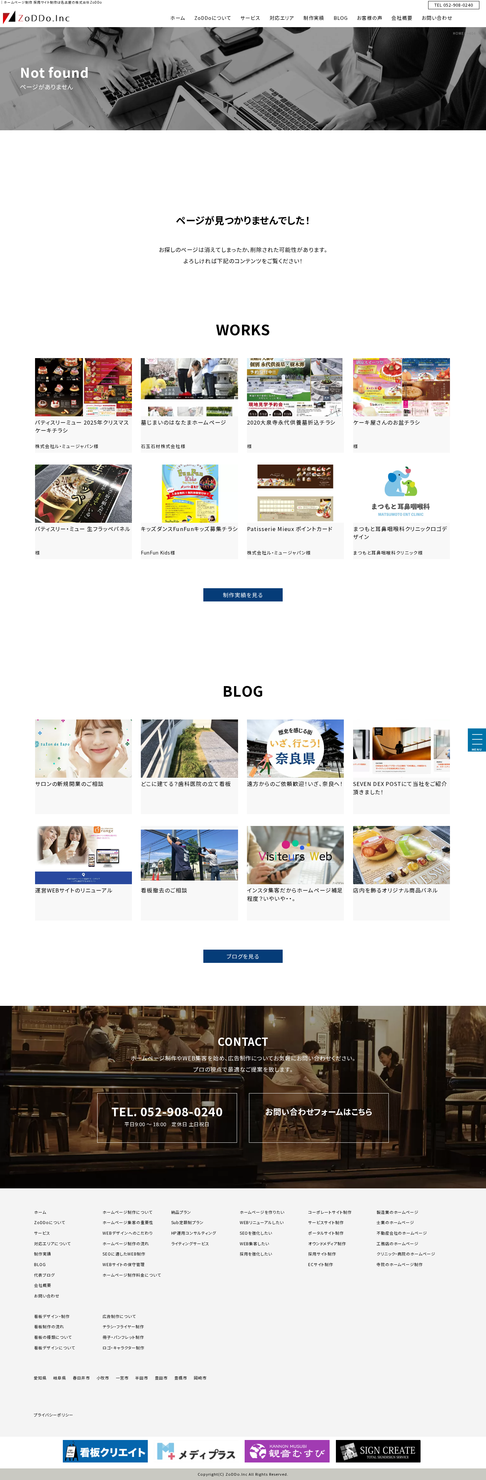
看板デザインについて (54, 1347)
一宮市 (122, 1377)
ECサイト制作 (321, 1264)
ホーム (177, 17)
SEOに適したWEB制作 (123, 1253)
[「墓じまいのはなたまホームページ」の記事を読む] (189, 405)
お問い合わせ (437, 17)
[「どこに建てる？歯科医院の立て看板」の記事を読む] (189, 766)
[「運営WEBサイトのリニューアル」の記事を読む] (83, 873)
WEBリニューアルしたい (262, 1222)
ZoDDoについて (212, 17)
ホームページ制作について (127, 1212)
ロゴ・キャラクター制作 (123, 1347)
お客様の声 (370, 17)
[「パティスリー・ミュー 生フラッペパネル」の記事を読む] (83, 512)
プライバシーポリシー (53, 1415)
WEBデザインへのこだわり (127, 1233)
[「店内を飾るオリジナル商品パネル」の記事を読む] (401, 873)
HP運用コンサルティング (194, 1233)
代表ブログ (44, 1275)
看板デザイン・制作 (52, 1316)
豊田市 (161, 1377)
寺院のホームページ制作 (400, 1264)
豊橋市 (180, 1377)
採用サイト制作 (322, 1253)
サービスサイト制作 (326, 1222)
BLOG (341, 17)
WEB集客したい (254, 1243)
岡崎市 (200, 1377)
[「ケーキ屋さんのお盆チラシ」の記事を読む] (401, 405)
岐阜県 (59, 1377)
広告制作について (119, 1316)
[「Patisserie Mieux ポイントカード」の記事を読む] (295, 512)
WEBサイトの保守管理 (123, 1264)
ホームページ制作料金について (131, 1275)
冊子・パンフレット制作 (123, 1337)
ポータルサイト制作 (326, 1233)
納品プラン (181, 1212)
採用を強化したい (256, 1253)
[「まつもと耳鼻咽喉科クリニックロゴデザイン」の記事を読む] (401, 512)
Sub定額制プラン (187, 1222)
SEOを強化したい (256, 1233)
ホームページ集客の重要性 (127, 1222)
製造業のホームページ (398, 1212)
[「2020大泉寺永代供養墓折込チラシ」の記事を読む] (295, 405)
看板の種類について (53, 1337)
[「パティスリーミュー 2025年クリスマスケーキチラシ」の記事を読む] (83, 405)
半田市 (141, 1377)
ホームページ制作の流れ (125, 1243)
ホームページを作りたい (262, 1212)
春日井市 (81, 1377)
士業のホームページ (396, 1222)
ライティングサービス (190, 1243)
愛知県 (40, 1377)
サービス (250, 17)
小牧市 (103, 1377)
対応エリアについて (52, 1243)
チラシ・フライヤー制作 (123, 1326)
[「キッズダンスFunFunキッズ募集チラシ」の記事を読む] (189, 512)
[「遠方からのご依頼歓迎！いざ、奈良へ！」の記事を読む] (295, 766)
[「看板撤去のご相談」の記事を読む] (189, 873)
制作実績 (314, 17)
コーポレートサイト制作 (330, 1212)
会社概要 (402, 17)
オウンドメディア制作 (327, 1243)
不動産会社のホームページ (402, 1233)
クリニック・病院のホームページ (406, 1253)
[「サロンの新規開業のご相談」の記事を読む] (83, 766)
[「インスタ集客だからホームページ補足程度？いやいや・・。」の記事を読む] (295, 873)
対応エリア (281, 17)
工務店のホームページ (398, 1243)
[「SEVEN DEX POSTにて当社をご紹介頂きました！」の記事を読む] (401, 766)
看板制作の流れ (49, 1326)
